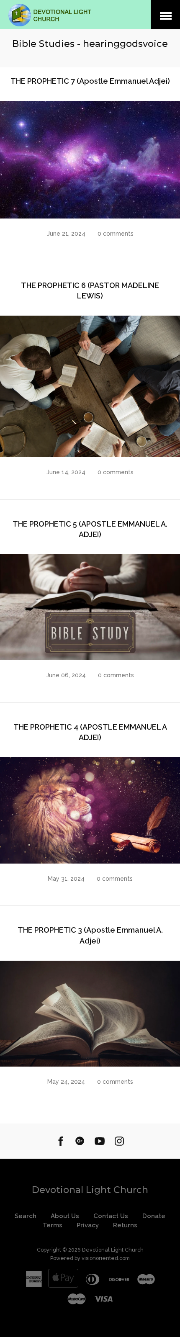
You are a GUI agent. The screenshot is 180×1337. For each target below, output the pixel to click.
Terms (52, 1225)
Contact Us (110, 1216)
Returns (125, 1225)
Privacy (88, 1225)
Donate (153, 1216)
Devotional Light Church (90, 1190)
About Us (65, 1216)
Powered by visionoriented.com (90, 1258)
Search (25, 1216)
